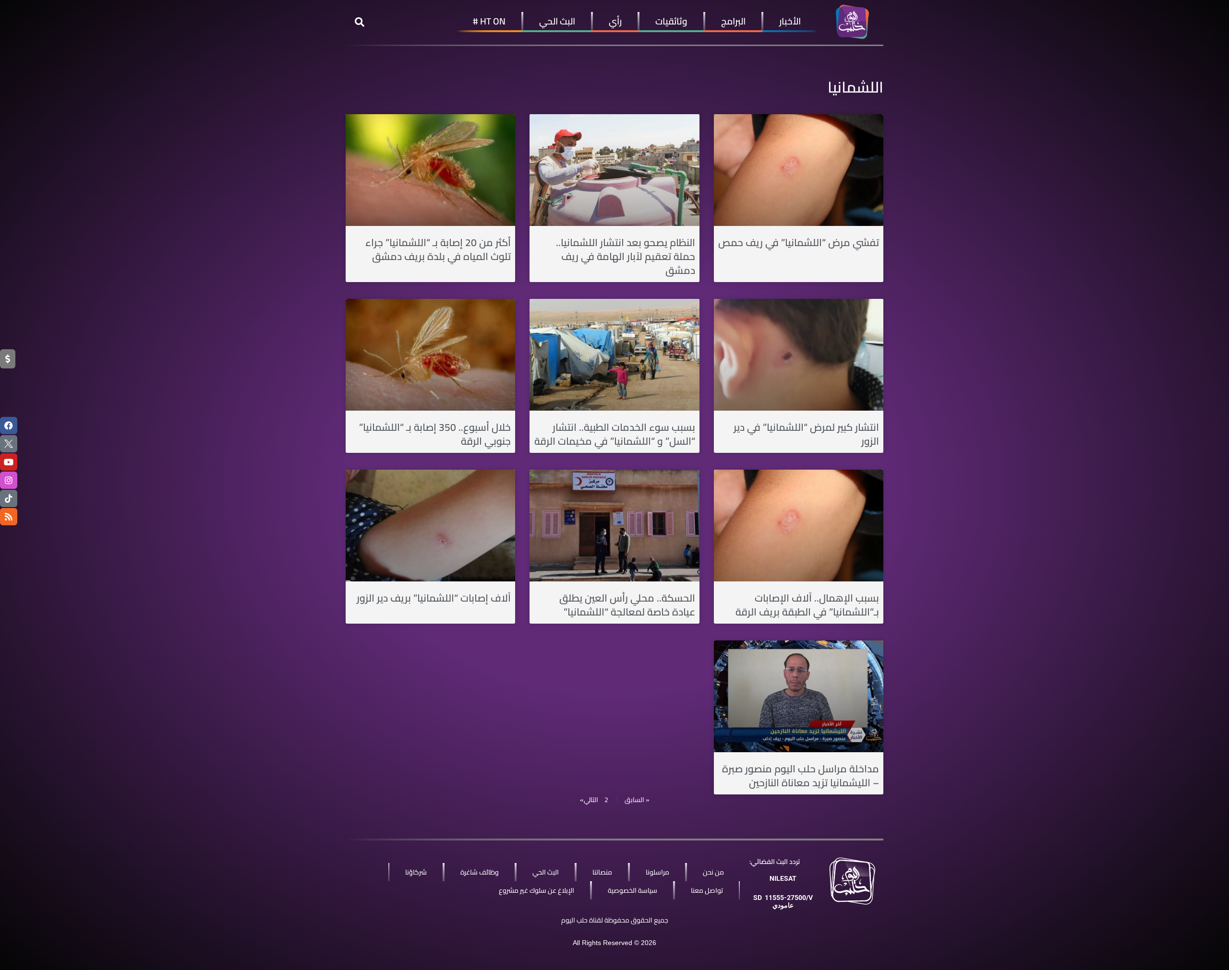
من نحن (713, 872)
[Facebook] (8, 425)
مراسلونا (657, 872)
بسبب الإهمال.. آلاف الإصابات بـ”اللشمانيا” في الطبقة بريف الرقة (807, 605)
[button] (359, 22)
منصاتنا (602, 872)
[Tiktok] (8, 498)
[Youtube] (8, 462)
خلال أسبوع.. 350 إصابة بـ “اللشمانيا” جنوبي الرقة (435, 434)
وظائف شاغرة (479, 872)
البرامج (733, 21)
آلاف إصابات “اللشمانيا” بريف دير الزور (434, 598)
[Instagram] (8, 480)
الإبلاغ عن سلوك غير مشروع (536, 890)
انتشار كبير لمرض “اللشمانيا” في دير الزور (806, 434)
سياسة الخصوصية (632, 890)
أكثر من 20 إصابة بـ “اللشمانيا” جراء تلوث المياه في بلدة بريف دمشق (438, 249)
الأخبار (790, 21)
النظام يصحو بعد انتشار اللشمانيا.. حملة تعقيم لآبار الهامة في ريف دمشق (625, 256)
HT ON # (489, 21)
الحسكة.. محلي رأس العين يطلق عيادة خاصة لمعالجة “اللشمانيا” (627, 605)
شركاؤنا (416, 872)
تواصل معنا (707, 890)
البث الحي (557, 21)
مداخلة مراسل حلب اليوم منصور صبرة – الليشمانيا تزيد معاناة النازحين (800, 775)
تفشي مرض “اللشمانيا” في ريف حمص (798, 242)
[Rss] (8, 516)
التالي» (589, 799)
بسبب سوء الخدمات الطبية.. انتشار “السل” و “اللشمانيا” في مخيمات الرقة (614, 434)
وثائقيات (671, 21)
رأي (615, 21)
